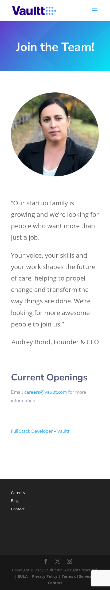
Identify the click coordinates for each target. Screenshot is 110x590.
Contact (18, 508)
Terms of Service (77, 576)
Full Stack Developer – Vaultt (40, 431)
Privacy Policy (44, 576)
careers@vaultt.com (45, 392)
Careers (18, 492)
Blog (15, 500)
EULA (23, 576)
